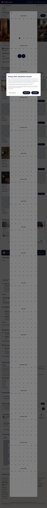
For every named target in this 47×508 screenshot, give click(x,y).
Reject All (26, 92)
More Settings (12, 92)
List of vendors (10, 88)
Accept (35, 92)
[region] (23, 84)
